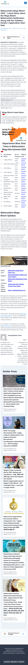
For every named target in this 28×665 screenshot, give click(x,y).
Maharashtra (4, 30)
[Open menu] (25, 3)
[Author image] (4, 409)
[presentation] (14, 381)
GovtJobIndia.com (7, 326)
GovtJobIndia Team (6, 28)
